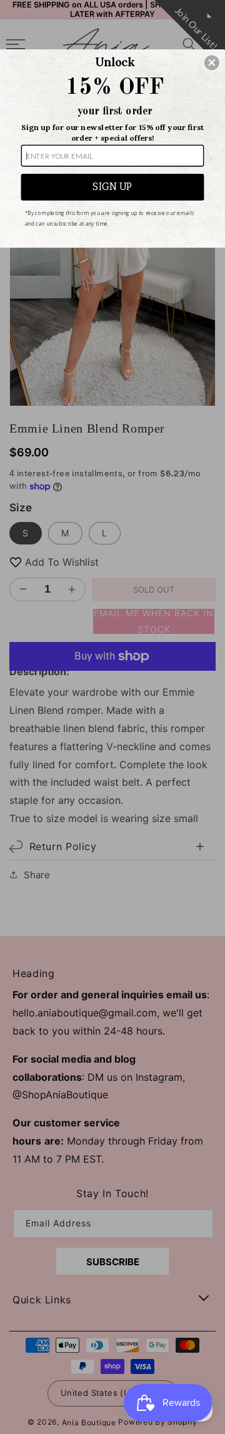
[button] (211, 62)
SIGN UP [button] (112, 187)
